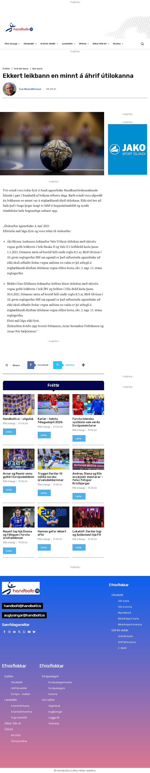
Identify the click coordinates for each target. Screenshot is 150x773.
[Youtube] (29, 631)
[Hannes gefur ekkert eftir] (53, 517)
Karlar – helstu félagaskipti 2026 (50, 420)
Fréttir (6, 68)
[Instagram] (9, 631)
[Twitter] (19, 631)
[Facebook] (4, 631)
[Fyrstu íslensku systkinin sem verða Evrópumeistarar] (88, 404)
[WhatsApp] (24, 631)
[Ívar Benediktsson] (10, 89)
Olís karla (37, 68)
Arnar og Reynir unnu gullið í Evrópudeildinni (18, 475)
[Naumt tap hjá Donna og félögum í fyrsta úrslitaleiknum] (19, 517)
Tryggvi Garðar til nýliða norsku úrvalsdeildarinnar (51, 477)
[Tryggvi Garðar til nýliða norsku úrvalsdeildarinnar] (53, 459)
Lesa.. (9, 431)
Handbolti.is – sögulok (18, 419)
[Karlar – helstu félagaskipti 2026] (53, 404)
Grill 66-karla (21, 68)
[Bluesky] (33, 631)
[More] (83, 365)
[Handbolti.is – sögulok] (19, 404)
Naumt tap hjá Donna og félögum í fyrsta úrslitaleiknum (17, 535)
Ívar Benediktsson (30, 89)
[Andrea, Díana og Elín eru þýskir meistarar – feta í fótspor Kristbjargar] (88, 459)
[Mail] (14, 631)
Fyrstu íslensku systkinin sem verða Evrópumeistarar (86, 422)
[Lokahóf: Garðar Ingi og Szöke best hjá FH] (88, 517)
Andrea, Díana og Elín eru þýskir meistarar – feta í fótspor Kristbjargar (87, 478)
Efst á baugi (9, 423)
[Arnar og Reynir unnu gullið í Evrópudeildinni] (19, 459)
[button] (142, 44)
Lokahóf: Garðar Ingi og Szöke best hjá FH (86, 533)
